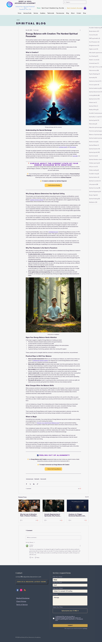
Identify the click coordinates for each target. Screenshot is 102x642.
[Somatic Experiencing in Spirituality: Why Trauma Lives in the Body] (53, 506)
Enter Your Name (57, 576)
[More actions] (80, 30)
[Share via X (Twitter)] (30, 484)
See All (86, 496)
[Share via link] (37, 484)
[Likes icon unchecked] (30, 557)
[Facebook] (17, 590)
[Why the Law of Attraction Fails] (29, 506)
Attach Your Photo (58, 607)
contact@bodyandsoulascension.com (28, 577)
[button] (85, 7)
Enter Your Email (57, 582)
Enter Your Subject (58, 588)
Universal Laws (29, 478)
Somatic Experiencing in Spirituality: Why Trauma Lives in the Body (52, 515)
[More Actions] (80, 546)
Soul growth (43, 478)
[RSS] (25, 590)
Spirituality (36, 478)
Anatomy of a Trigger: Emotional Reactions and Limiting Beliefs (77, 515)
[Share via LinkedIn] (33, 484)
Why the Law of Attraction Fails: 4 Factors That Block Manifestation (28, 515)
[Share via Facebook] (26, 484)
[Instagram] (21, 590)
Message (55, 594)
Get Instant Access (75, 8)
